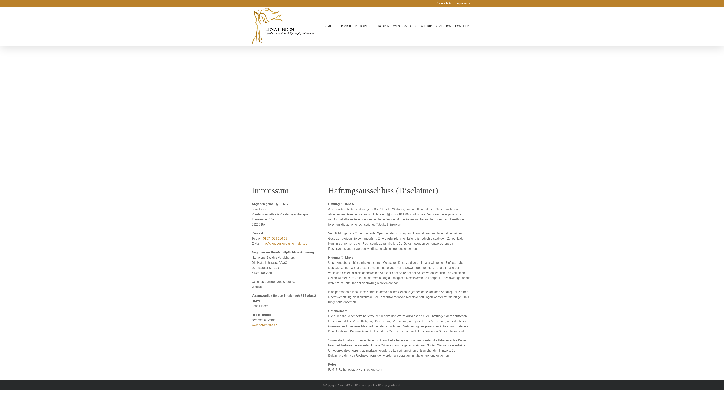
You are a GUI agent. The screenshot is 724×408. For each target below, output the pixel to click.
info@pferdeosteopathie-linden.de (284, 243)
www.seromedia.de (264, 325)
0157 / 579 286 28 (275, 238)
